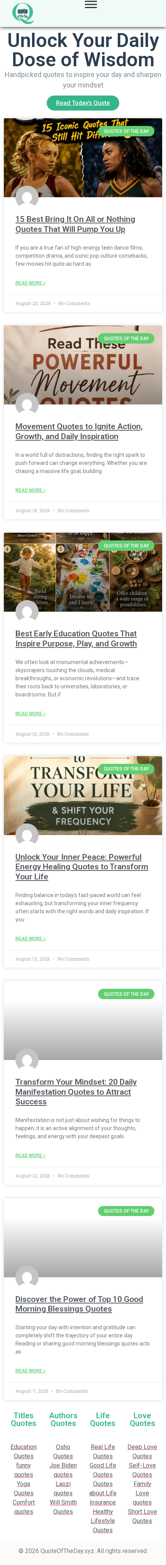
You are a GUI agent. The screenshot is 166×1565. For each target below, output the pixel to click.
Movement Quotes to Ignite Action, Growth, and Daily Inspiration (79, 431)
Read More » (30, 283)
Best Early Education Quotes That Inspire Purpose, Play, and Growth (76, 638)
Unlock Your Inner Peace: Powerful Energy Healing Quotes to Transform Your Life (81, 866)
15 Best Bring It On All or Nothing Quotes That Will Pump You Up (75, 224)
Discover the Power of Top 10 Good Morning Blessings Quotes (79, 1304)
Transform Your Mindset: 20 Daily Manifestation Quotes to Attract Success (76, 1091)
